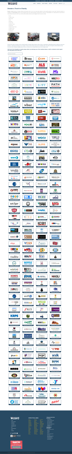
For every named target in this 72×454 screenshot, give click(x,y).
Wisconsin (41, 432)
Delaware (29, 425)
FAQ (11, 427)
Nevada (35, 433)
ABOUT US (60, 3)
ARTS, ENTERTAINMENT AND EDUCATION (50, 436)
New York (35, 432)
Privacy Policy (29, 452)
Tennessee (41, 426)
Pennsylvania (42, 423)
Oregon (41, 422)
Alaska (29, 419)
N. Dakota (41, 419)
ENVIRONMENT (49, 439)
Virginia (41, 430)
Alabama (29, 420)
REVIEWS (50, 3)
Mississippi (35, 425)
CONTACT (12, 430)
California (29, 423)
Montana (35, 427)
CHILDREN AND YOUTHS (50, 429)
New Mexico (36, 431)
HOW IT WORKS (44, 3)
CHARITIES (39, 3)
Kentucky (35, 419)
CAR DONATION (49, 419)
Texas (41, 427)
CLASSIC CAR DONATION (50, 420)
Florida (29, 427)
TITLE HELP (55, 3)
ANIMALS (48, 430)
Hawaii (29, 429)
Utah (40, 428)
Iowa (29, 433)
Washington (41, 431)
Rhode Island (42, 424)
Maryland (35, 422)
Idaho (29, 430)
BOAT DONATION (49, 422)
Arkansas (29, 422)
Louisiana (35, 420)
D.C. (29, 426)
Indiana (29, 432)
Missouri (35, 426)
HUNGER (48, 431)
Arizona (29, 421)
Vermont (41, 429)
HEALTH (48, 432)
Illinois (29, 431)
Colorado (29, 424)
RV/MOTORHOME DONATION (49, 425)
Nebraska (35, 428)
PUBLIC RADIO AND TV (50, 433)
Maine (35, 421)
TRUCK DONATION (49, 421)
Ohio (40, 420)
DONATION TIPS (13, 426)
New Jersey (35, 430)
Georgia (29, 428)
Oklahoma (41, 421)
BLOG (12, 429)
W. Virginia (41, 433)
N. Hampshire (36, 429)
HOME (34, 3)
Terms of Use (33, 452)
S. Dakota (41, 425)
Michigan (35, 424)
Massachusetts (36, 423)
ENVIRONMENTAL (13, 428)
